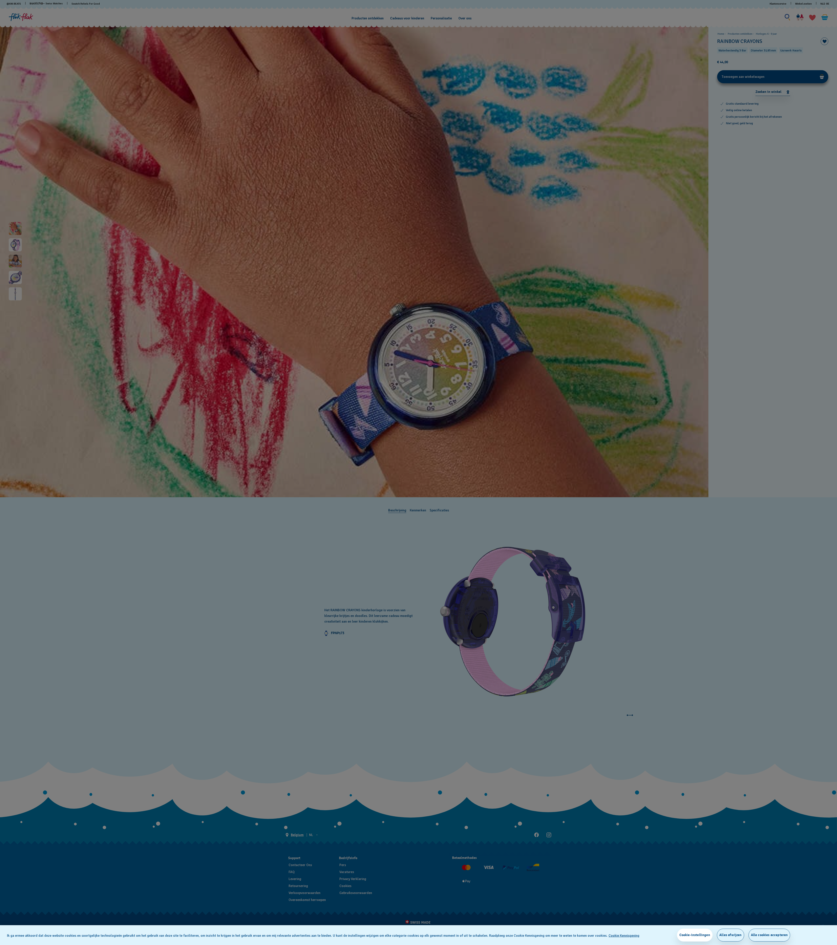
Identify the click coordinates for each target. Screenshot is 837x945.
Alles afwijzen (730, 935)
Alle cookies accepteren (769, 935)
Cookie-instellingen (694, 935)
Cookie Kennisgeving (624, 935)
